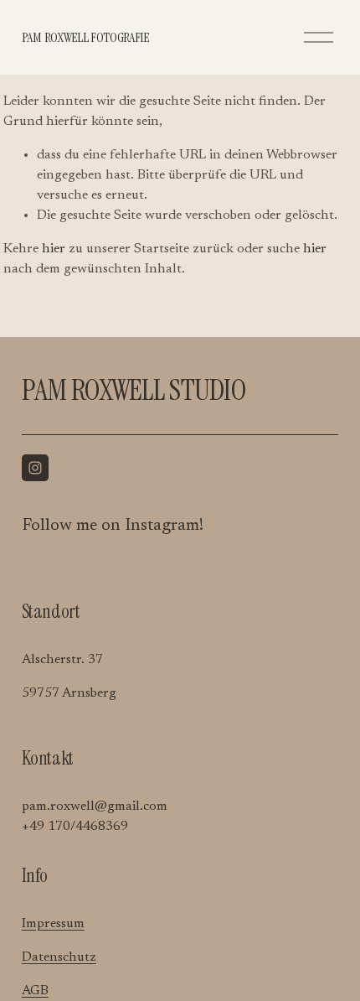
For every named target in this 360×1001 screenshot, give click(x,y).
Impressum (53, 924)
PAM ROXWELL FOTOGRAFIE (85, 37)
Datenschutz (59, 957)
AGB (35, 991)
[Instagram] (35, 467)
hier (53, 249)
